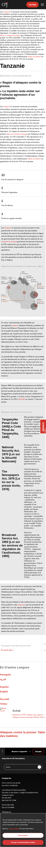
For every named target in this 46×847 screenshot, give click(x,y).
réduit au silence (34, 56)
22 (3, 175)
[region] (23, 830)
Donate (38, 751)
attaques (6, 12)
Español (4, 687)
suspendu (21, 605)
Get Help (32, 4)
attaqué (15, 325)
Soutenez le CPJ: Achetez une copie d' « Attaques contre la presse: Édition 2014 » (28, 716)
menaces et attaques (9, 241)
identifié (22, 399)
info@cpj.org (6, 812)
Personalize (23, 835)
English (4, 691)
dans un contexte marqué (10, 35)
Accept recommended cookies (23, 842)
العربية (3, 679)
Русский (4, 699)
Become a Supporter (19, 751)
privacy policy (14, 828)
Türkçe (3, 704)
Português (5, 674)
